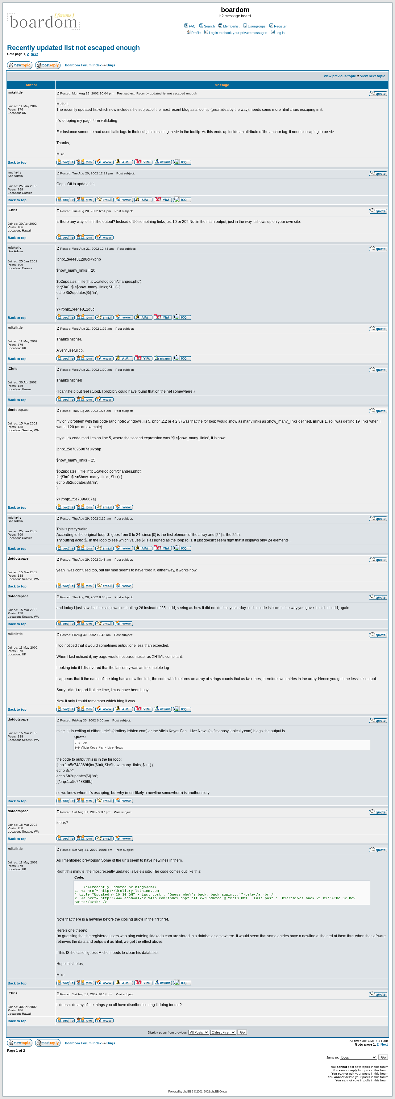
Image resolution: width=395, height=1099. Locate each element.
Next (34, 54)
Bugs (110, 65)
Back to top (17, 162)
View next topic (372, 76)
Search (209, 26)
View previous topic (340, 76)
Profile (196, 33)
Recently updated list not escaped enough (73, 48)
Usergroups (257, 26)
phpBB (187, 1091)
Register (280, 26)
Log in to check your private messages (238, 33)
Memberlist (231, 26)
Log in (280, 33)
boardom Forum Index (83, 65)
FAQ (192, 26)
